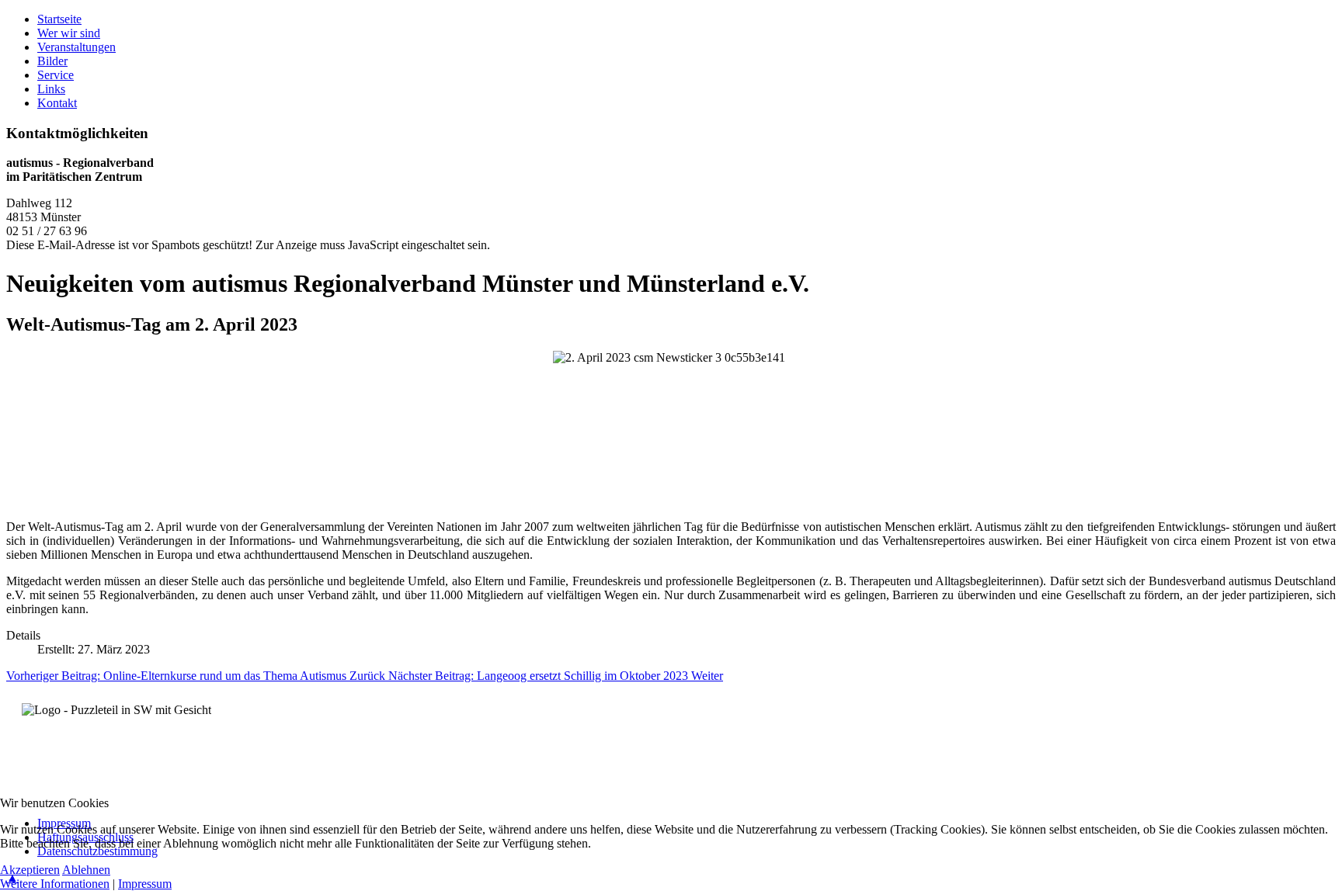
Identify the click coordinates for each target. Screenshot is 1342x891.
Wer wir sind (68, 33)
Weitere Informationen (55, 883)
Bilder (52, 61)
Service (55, 74)
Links (51, 88)
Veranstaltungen (76, 47)
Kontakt (57, 102)
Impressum (145, 883)
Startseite (59, 19)
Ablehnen (86, 869)
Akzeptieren (30, 869)
